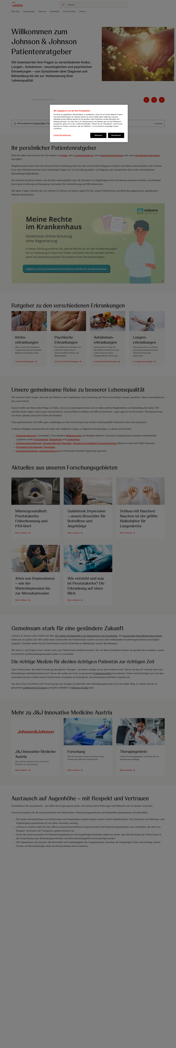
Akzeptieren (116, 135)
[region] (89, 123)
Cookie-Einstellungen (62, 135)
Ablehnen (98, 135)
